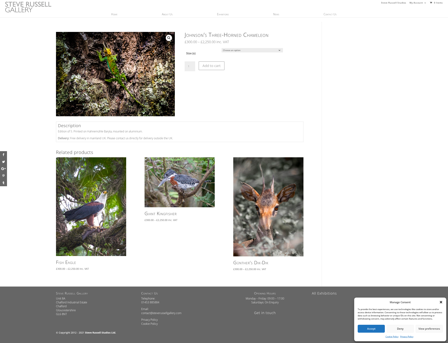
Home (114, 14)
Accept (371, 328)
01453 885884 (150, 302)
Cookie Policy (392, 336)
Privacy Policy (406, 336)
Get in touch (265, 312)
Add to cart (211, 65)
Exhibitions (223, 14)
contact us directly (127, 138)
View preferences (429, 328)
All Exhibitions (324, 293)
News (276, 14)
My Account (416, 3)
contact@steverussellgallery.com (161, 313)
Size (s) (190, 53)
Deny (400, 328)
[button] (441, 302)
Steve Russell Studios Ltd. (100, 332)
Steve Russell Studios (393, 3)
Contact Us (330, 14)
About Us (167, 14)
